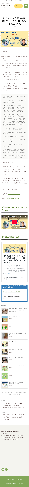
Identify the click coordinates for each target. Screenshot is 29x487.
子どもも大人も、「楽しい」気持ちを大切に (16, 357)
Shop (16, 0)
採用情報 (21, 0)
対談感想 (14, 394)
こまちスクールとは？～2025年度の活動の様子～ (17, 365)
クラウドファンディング (9, 392)
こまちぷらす (19, 392)
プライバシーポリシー (11, 479)
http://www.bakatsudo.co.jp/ (13, 198)
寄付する (18, 6)
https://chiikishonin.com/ (14, 194)
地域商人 (25, 392)
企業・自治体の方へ (9, 0)
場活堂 (9, 394)
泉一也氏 (19, 394)
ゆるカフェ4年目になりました (14, 341)
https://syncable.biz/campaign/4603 (11, 292)
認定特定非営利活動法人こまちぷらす (15, 483)
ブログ (14, 15)
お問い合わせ (19, 479)
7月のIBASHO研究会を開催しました (15, 316)
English (26, 0)
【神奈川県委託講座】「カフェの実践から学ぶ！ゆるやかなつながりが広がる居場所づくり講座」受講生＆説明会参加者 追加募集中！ (18, 310)
